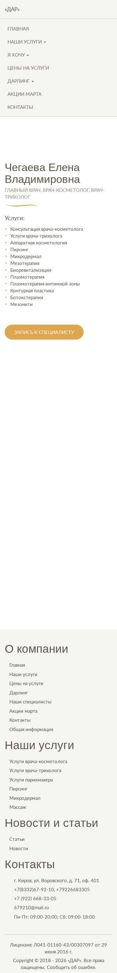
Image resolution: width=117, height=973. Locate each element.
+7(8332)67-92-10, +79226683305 (52, 889)
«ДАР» (12, 9)
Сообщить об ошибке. (71, 967)
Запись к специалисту (44, 332)
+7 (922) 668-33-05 (35, 898)
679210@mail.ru (31, 907)
